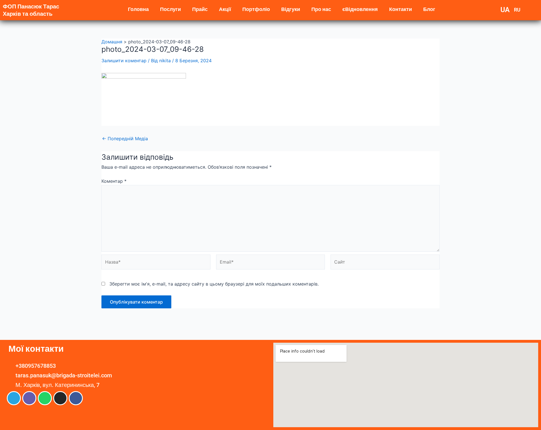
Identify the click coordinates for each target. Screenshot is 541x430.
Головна (138, 9)
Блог (429, 9)
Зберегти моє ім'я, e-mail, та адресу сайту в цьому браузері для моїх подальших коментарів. (214, 284)
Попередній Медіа (125, 138)
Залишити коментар (124, 60)
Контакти (400, 9)
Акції (225, 9)
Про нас (321, 9)
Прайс (200, 9)
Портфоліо (256, 9)
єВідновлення (360, 9)
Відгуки (290, 9)
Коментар (114, 181)
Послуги (170, 9)
